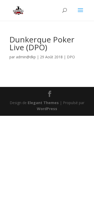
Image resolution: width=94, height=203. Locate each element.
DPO (71, 56)
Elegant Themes (43, 102)
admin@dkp (26, 56)
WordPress (47, 108)
